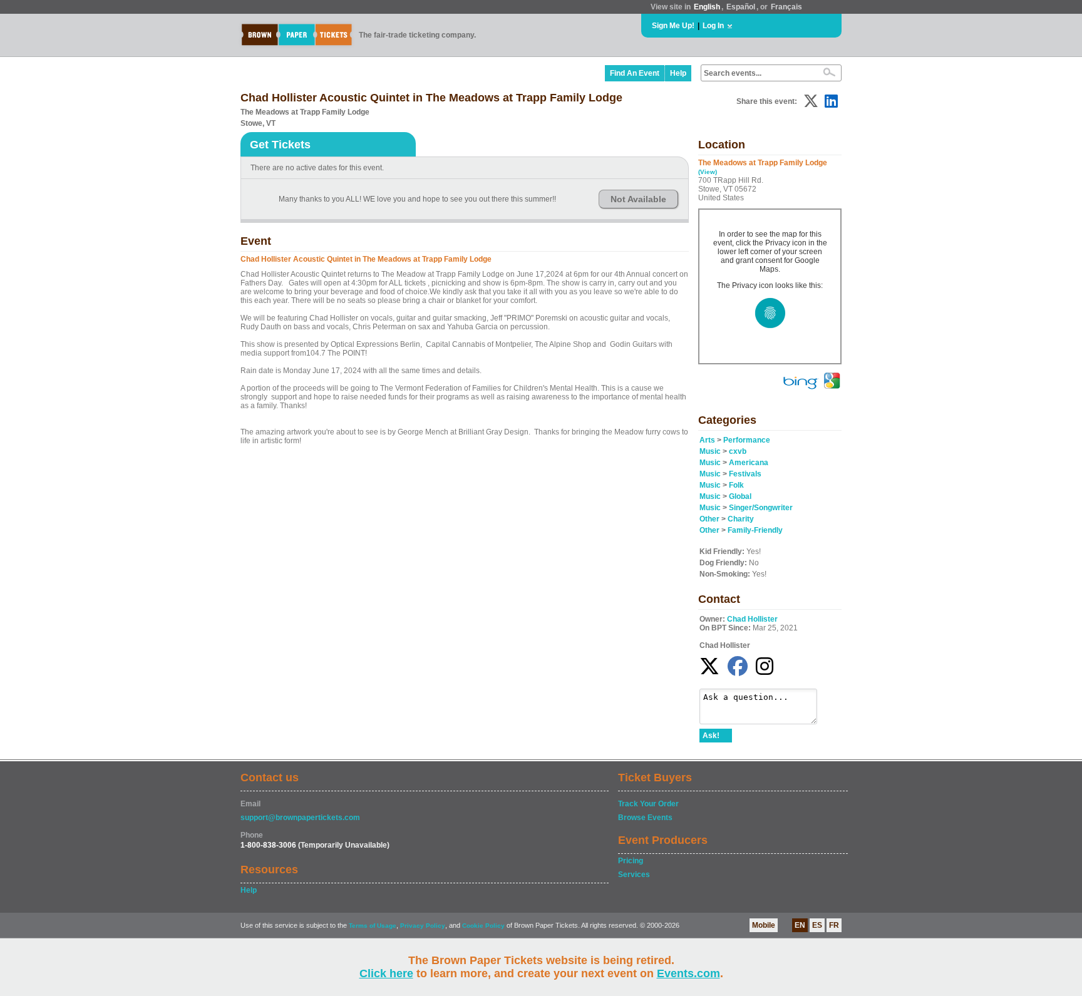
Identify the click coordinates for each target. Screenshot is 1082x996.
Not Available (638, 199)
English (707, 7)
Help (678, 73)
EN (800, 925)
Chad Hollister (752, 619)
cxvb (737, 451)
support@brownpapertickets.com (300, 817)
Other (709, 519)
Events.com (688, 973)
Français (786, 7)
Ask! (711, 735)
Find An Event (634, 73)
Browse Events (645, 817)
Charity (741, 519)
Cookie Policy (483, 925)
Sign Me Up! (673, 25)
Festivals (745, 474)
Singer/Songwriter (761, 507)
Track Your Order (648, 803)
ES (817, 925)
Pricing (630, 860)
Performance (746, 440)
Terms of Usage (372, 925)
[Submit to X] (811, 101)
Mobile (763, 925)
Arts (707, 440)
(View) (707, 171)
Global (740, 496)
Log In (713, 25)
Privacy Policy (422, 925)
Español (740, 7)
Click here (386, 973)
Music (710, 451)
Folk (736, 485)
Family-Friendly (755, 530)
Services (634, 874)
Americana (748, 462)
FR (834, 925)
